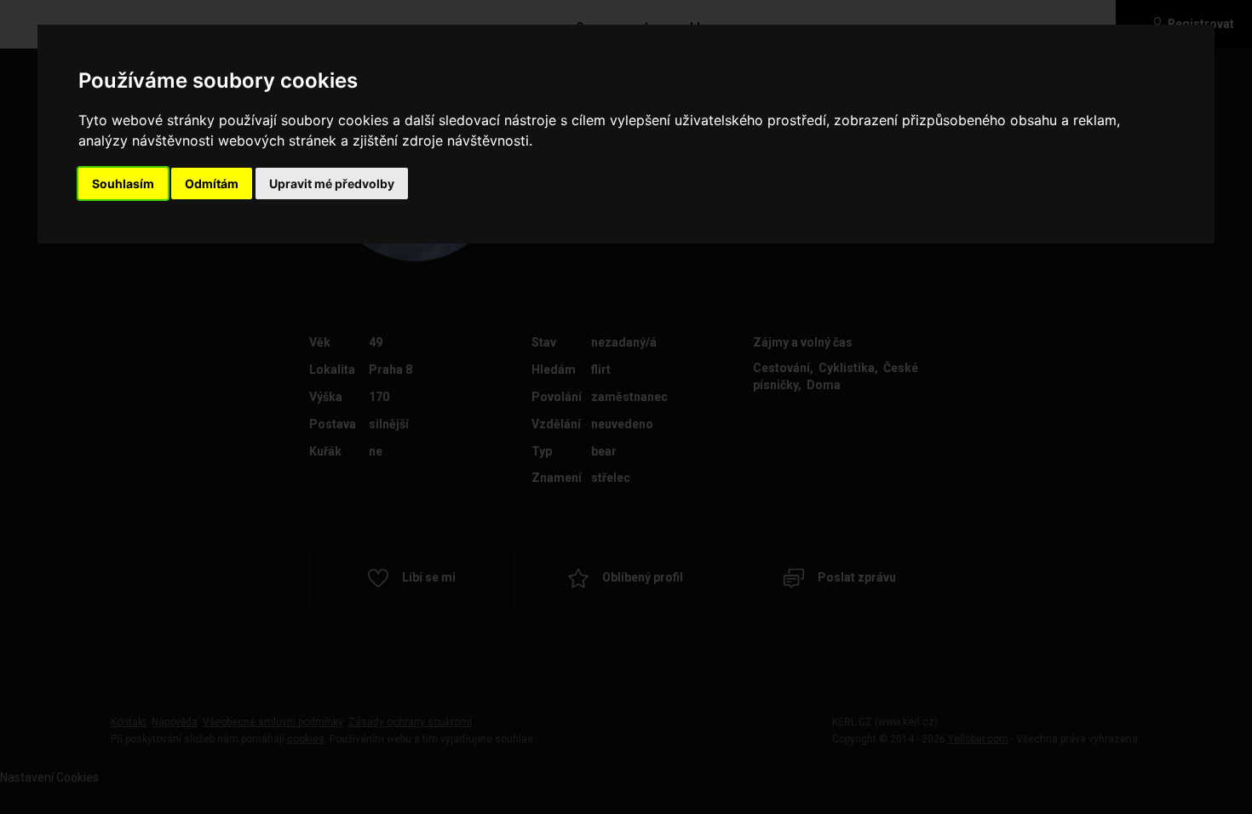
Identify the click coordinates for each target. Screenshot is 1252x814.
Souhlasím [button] (123, 183)
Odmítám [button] (211, 183)
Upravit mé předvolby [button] (331, 183)
